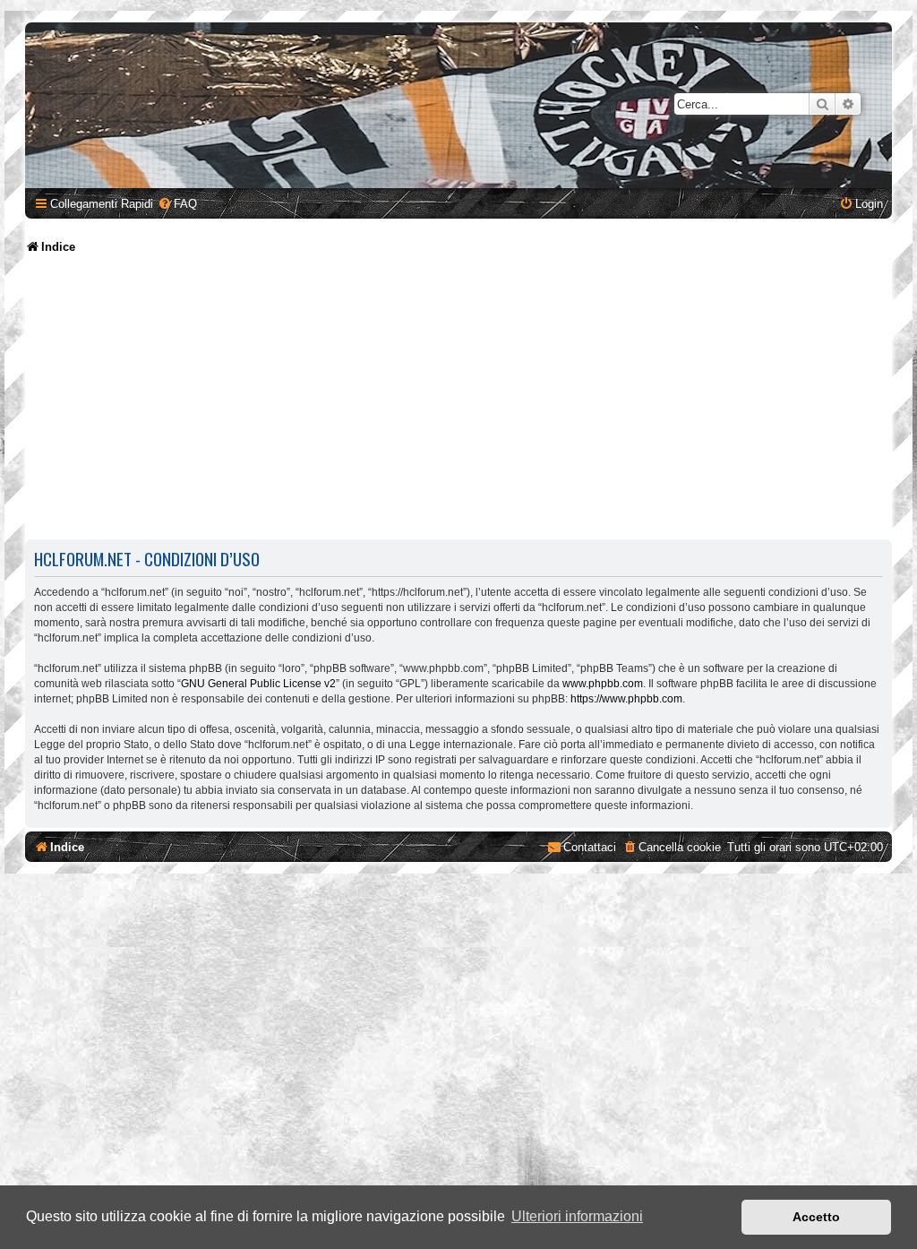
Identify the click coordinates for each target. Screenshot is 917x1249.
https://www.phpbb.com (626, 699)
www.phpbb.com (602, 683)
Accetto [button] (816, 1217)
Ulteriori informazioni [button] (577, 1216)
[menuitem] (177, 204)
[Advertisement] (461, 398)
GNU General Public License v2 (258, 683)
